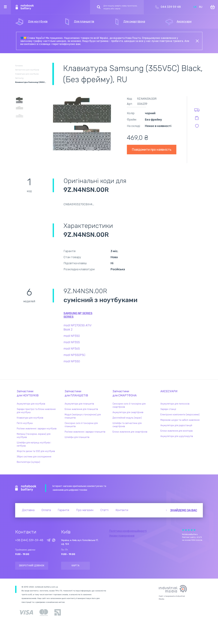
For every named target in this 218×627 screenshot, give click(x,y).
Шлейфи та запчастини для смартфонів (127, 425)
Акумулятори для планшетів (79, 403)
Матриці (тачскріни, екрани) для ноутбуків (33, 436)
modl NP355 (72, 342)
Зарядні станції (168, 409)
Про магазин (84, 510)
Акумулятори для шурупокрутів (176, 436)
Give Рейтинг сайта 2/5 (185, 530)
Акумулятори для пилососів (174, 403)
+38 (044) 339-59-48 (29, 540)
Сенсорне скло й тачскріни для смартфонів (129, 405)
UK (195, 6)
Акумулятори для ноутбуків (31, 403)
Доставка (28, 510)
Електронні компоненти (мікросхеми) (179, 414)
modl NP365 (72, 348)
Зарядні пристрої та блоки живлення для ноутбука (36, 411)
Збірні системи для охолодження (34, 456)
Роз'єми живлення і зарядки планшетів (85, 431)
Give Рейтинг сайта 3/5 (188, 530)
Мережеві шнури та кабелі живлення (179, 420)
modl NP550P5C (74, 355)
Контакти (122, 510)
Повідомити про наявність (151, 149)
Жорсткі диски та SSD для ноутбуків (36, 451)
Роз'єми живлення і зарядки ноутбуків (36, 428)
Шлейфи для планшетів (77, 437)
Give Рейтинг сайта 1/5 (183, 530)
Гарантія (63, 510)
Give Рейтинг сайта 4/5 (191, 530)
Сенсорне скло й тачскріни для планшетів (81, 425)
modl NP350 (72, 336)
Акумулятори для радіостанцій (176, 425)
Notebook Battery (25, 488)
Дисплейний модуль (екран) (127, 417)
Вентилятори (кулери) (28, 462)
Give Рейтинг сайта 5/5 (194, 530)
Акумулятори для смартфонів (128, 412)
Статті (104, 510)
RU (200, 6)
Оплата (46, 510)
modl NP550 (72, 361)
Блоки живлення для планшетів (81, 409)
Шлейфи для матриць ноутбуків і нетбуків (34, 444)
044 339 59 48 (171, 7)
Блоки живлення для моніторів (176, 431)
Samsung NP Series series (78, 315)
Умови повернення (121, 535)
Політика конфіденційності (128, 531)
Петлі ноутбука (25, 423)
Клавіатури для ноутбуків (30, 417)
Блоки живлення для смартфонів (130, 431)
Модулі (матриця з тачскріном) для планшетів (83, 416)
